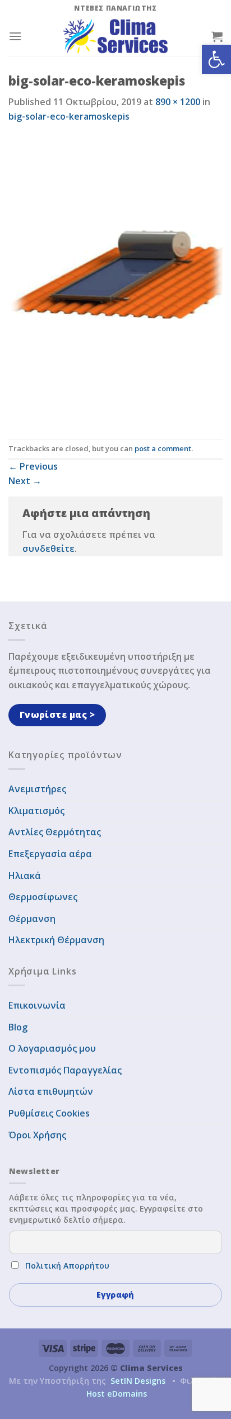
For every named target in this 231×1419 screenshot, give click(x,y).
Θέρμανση (32, 918)
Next (24, 481)
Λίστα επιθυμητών (50, 1091)
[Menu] (15, 36)
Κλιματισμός (36, 811)
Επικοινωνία (37, 1005)
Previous (33, 466)
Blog (17, 1027)
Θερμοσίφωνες (42, 897)
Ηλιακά (24, 875)
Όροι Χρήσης (37, 1135)
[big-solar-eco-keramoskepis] (115, 280)
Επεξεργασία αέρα (50, 854)
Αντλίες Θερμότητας (54, 832)
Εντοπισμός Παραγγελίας (65, 1070)
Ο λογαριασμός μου (52, 1048)
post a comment (163, 448)
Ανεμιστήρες (37, 789)
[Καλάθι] (217, 36)
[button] (216, 59)
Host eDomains (116, 1393)
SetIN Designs (137, 1380)
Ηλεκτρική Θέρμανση (56, 940)
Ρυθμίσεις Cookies (49, 1113)
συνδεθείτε (48, 548)
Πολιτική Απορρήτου (67, 1265)
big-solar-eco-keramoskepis (69, 116)
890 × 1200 (177, 102)
